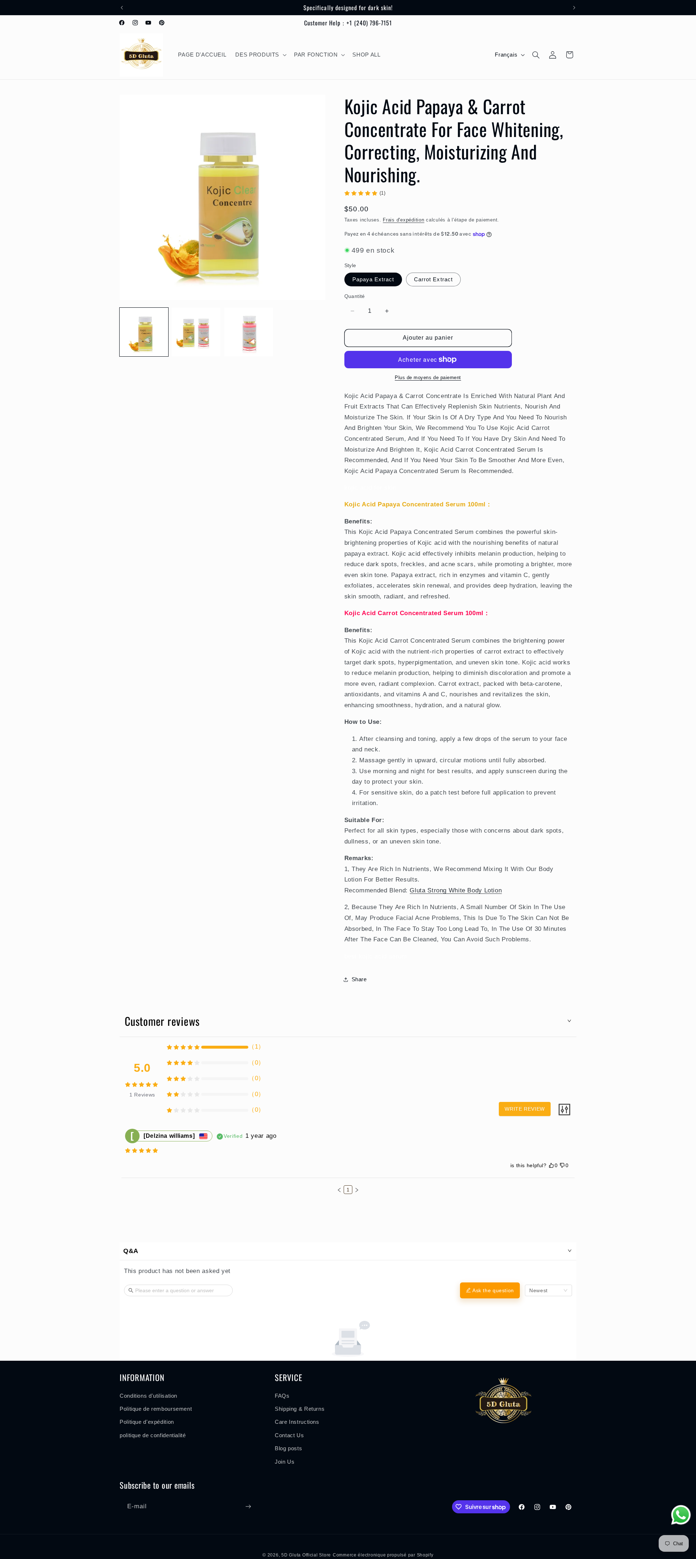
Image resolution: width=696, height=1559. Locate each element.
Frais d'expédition (403, 220)
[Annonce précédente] (122, 7)
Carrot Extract (433, 279)
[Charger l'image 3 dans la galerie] (248, 332)
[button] (260, 55)
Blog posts (288, 1448)
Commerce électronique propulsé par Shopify (383, 1555)
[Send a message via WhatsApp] (681, 1515)
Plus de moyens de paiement (428, 377)
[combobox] (548, 1290)
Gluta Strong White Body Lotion (456, 890)
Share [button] (359, 979)
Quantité (354, 296)
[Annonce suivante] (574, 7)
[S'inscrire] (248, 1506)
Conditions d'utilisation (148, 1395)
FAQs (282, 1395)
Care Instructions (297, 1422)
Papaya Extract (373, 279)
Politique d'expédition (147, 1422)
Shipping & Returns (299, 1409)
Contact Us (289, 1435)
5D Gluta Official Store (306, 1555)
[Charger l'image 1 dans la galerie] (144, 332)
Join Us (284, 1461)
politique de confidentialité (153, 1435)
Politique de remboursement (156, 1409)
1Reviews (142, 1095)
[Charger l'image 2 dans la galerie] (196, 332)
